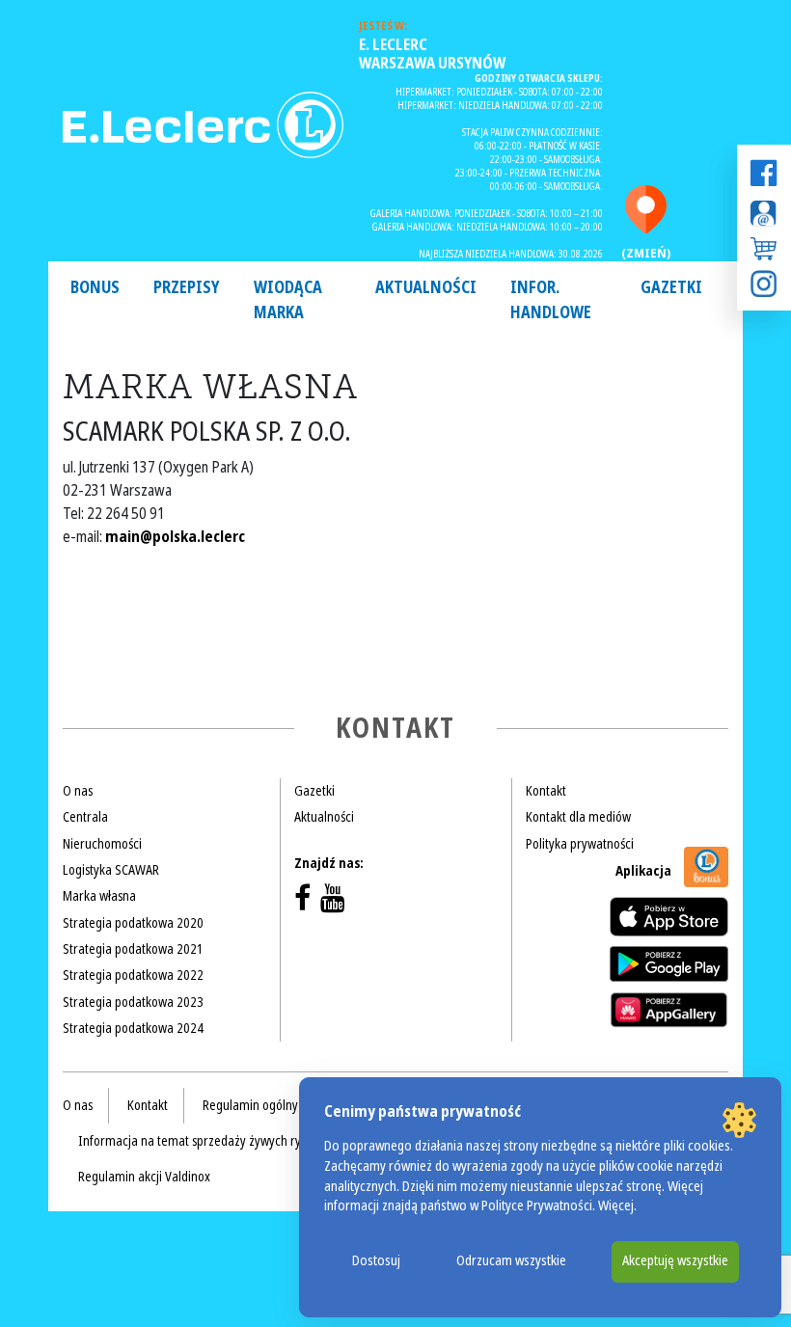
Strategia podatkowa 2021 (133, 949)
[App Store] (669, 916)
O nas (78, 790)
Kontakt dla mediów (578, 816)
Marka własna (99, 896)
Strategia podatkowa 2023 (133, 1002)
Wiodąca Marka (288, 300)
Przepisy (186, 288)
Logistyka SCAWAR (111, 870)
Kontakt (546, 790)
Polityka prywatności (580, 843)
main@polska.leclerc (175, 537)
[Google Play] (669, 963)
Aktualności (426, 288)
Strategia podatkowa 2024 (133, 1028)
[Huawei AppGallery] (669, 1009)
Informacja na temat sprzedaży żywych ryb (193, 1141)
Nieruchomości (102, 843)
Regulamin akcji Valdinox (144, 1176)
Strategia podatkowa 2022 (133, 975)
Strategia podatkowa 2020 (133, 923)
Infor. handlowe (550, 300)
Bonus (95, 288)
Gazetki (671, 288)
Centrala (85, 816)
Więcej (616, 1206)
